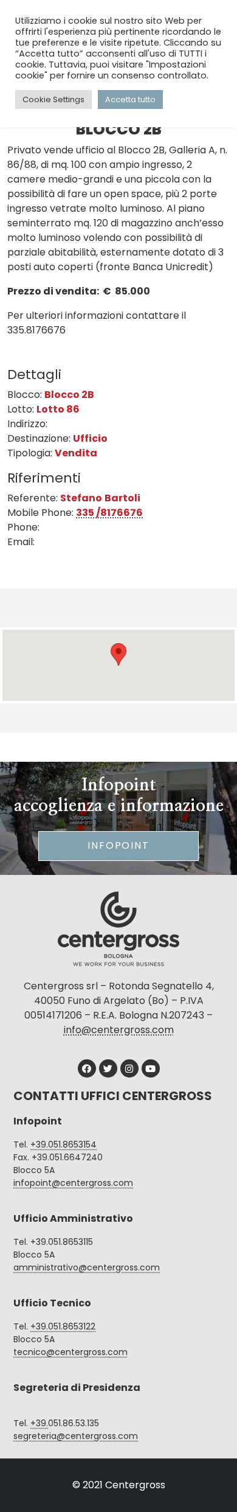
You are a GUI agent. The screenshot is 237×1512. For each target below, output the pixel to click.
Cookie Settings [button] (53, 99)
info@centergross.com (119, 1030)
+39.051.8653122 (62, 1326)
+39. (39, 1423)
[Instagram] (129, 1068)
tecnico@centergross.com (70, 1352)
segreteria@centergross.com (75, 1436)
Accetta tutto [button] (130, 99)
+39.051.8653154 (63, 1144)
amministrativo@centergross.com (86, 1267)
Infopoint (118, 845)
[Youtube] (151, 1068)
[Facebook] (87, 1068)
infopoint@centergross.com (73, 1183)
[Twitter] (108, 1068)
